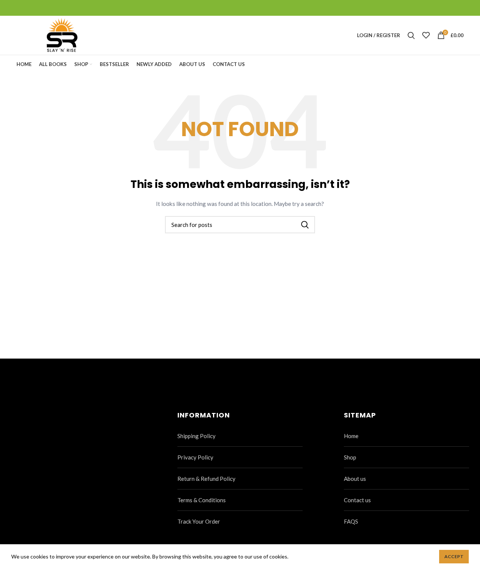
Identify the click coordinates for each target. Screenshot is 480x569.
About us (355, 478)
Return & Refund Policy (206, 478)
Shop (350, 457)
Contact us (357, 500)
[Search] (411, 35)
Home (351, 435)
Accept (454, 556)
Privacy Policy (195, 457)
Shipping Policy (196, 435)
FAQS (351, 521)
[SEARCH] (305, 224)
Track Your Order (198, 521)
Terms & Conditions (201, 500)
